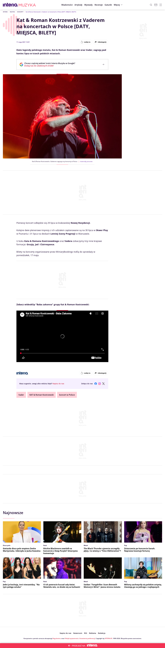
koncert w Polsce (67, 394)
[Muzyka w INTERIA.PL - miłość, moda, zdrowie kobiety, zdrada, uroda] (27, 5)
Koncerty (20, 12)
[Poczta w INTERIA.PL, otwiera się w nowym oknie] (155, 5)
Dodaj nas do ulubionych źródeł (49, 65)
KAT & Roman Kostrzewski (41, 394)
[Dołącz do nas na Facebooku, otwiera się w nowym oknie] (96, 383)
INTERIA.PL (108, 638)
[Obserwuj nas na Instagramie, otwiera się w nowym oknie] (99, 383)
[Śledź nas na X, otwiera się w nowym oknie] (103, 383)
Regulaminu (57, 638)
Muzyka (12, 12)
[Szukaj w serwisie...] (151, 5)
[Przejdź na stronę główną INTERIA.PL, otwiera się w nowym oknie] (10, 5)
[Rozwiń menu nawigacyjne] (160, 5)
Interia (5, 12)
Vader (21, 394)
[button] (108, 5)
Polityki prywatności (72, 638)
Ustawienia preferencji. (87, 638)
